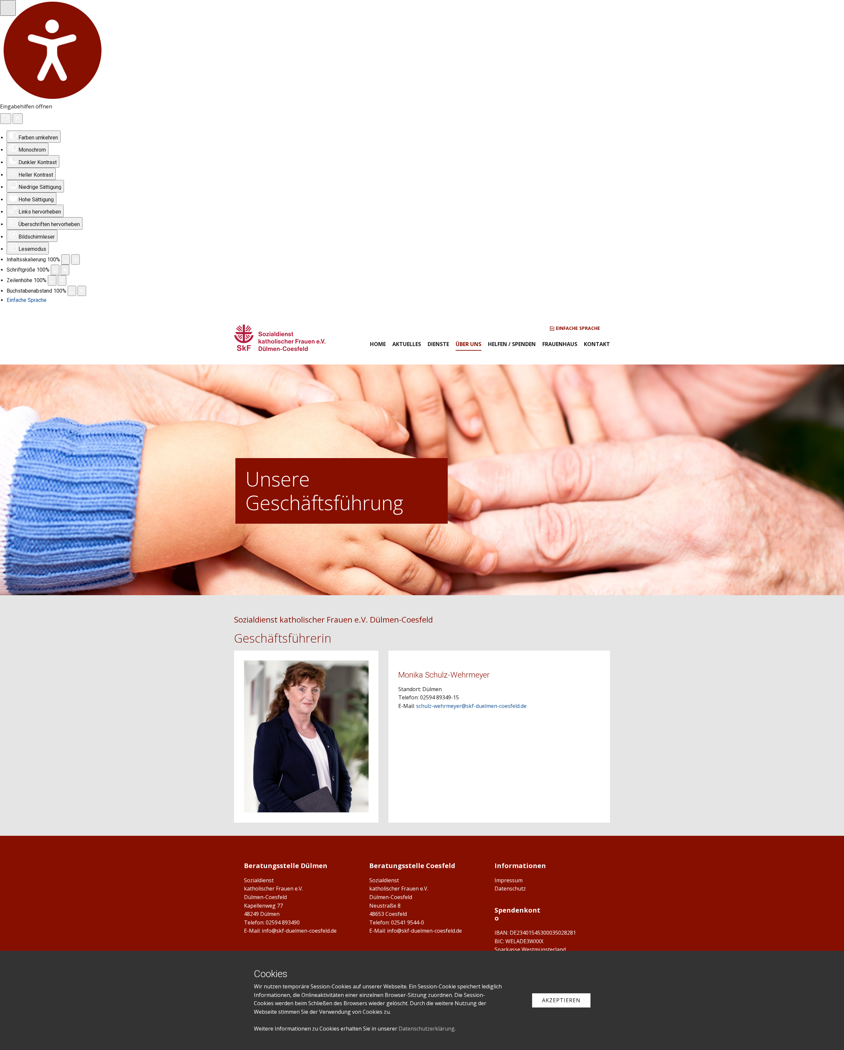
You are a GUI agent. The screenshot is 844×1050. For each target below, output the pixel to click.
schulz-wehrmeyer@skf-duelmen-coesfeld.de (471, 706)
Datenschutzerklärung (427, 1028)
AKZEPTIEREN (561, 1000)
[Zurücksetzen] (5, 118)
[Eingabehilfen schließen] (18, 118)
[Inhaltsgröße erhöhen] (75, 259)
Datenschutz (510, 888)
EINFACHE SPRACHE (577, 328)
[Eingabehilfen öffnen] (8, 8)
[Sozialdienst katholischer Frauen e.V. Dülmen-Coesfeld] (280, 338)
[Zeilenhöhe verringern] (52, 280)
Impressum (509, 880)
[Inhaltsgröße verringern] (65, 259)
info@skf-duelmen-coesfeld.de (299, 930)
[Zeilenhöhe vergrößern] (62, 280)
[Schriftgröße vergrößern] (65, 270)
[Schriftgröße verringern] (55, 270)
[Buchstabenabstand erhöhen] (81, 291)
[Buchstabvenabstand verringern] (72, 291)
